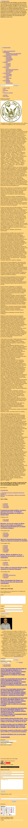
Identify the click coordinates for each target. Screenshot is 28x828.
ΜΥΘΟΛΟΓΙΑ (9, 83)
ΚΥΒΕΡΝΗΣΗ (9, 59)
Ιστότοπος (3, 611)
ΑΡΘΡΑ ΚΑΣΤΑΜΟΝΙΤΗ (9, 51)
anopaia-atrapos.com (9, 820)
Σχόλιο (2, 594)
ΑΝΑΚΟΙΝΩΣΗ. (5, 737)
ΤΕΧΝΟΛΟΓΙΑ (6, 73)
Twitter (6, 490)
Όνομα (2, 606)
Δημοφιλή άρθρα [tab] (7, 666)
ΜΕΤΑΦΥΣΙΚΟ (9, 70)
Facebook (3, 490)
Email (2, 608)
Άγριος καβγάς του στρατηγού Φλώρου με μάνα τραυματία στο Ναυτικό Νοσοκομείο (14, 568)
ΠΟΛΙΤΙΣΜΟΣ (6, 80)
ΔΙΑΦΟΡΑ (8, 61)
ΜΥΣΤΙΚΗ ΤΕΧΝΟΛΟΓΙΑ (12, 69)
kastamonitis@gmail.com (18, 656)
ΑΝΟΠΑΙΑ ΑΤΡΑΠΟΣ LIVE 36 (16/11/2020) (13, 734)
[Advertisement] (14, 32)
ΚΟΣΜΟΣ (5, 62)
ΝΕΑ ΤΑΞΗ (8, 72)
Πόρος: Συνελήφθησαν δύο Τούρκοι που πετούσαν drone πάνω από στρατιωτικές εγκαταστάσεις (12, 582)
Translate (21, 662)
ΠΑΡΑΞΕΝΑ (6, 67)
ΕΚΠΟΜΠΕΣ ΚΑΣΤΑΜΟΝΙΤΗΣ (13, 53)
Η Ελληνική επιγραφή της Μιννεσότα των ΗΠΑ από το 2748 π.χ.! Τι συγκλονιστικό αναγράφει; (14, 730)
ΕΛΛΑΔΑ (8, 63)
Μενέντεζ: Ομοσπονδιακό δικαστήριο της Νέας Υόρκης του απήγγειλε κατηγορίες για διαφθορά (14, 539)
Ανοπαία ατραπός (19, 820)
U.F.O (7, 68)
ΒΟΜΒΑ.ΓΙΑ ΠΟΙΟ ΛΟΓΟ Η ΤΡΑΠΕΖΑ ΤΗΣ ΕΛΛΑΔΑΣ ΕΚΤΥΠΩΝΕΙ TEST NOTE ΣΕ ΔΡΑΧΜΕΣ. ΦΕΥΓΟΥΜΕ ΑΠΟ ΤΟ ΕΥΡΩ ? (14, 726)
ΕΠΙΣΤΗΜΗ (9, 74)
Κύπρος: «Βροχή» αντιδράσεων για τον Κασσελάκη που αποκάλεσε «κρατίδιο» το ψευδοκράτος (12, 556)
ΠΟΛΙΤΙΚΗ (8, 57)
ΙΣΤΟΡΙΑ (8, 81)
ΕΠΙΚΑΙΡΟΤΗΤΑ (7, 56)
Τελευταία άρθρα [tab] (7, 664)
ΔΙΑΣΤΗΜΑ (9, 75)
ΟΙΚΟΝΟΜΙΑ (9, 58)
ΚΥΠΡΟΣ (8, 64)
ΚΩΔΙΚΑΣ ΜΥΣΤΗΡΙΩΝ (12, 54)
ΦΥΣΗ (7, 79)
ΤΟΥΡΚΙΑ (8, 65)
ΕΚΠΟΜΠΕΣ (6, 52)
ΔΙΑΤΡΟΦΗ (6, 76)
